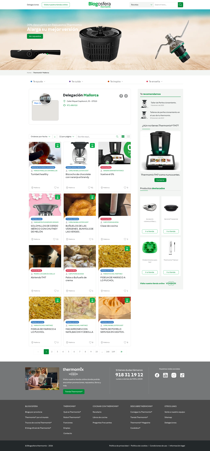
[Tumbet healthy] (45, 156)
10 (97, 351)
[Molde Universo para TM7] (150, 247)
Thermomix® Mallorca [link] (41, 73)
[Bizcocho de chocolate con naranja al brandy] (80, 156)
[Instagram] (174, 375)
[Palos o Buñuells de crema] (80, 259)
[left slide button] (29, 53)
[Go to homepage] (100, 5)
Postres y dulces (72, 219)
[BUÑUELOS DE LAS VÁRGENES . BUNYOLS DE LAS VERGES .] (80, 208)
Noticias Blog (106, 167)
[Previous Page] (38, 351)
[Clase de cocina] (114, 208)
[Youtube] (165, 375)
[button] (142, 4)
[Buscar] (180, 4)
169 (113, 351)
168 (107, 351)
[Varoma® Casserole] (171, 206)
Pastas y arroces (107, 270)
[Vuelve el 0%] (114, 156)
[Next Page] (121, 351)
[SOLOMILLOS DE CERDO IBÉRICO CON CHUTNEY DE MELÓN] (45, 208)
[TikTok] (182, 375)
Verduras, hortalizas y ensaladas (43, 167)
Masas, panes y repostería (76, 167)
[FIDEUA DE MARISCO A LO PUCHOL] (114, 259)
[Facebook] (157, 375)
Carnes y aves (37, 219)
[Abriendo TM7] (45, 259)
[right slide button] (36, 53)
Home (29, 73)
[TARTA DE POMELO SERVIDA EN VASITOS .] (114, 311)
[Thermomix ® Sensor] (171, 247)
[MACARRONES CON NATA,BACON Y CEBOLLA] (80, 311)
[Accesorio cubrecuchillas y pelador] (150, 206)
